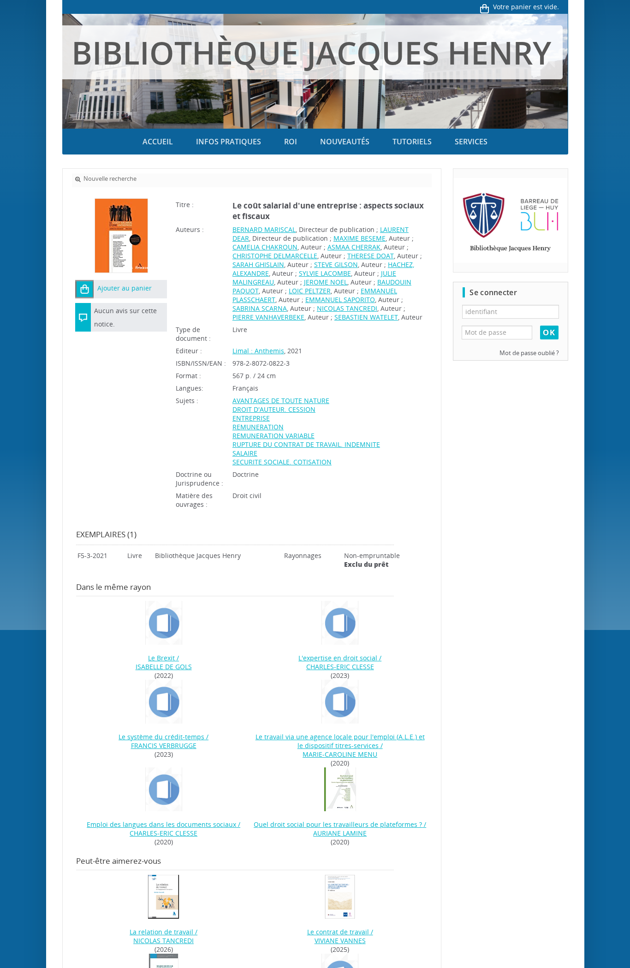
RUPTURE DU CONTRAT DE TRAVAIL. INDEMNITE (306, 444)
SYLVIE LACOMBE (325, 273)
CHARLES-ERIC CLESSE (340, 666)
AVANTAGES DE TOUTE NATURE (280, 400)
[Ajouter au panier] (84, 289)
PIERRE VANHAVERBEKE (268, 317)
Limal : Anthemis (258, 350)
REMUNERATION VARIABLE (273, 435)
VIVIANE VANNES (340, 940)
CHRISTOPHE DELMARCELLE (274, 255)
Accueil (158, 142)
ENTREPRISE (251, 418)
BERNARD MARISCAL (264, 229)
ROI (290, 142)
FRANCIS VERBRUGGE (163, 745)
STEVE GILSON (336, 264)
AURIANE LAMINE (340, 833)
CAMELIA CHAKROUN (264, 247)
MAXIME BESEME (359, 238)
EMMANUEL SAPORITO (340, 299)
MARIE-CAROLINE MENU (340, 754)
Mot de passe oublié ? (529, 353)
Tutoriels (412, 142)
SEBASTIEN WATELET (366, 317)
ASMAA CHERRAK (353, 247)
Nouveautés (344, 142)
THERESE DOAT (370, 255)
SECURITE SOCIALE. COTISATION (282, 461)
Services (471, 142)
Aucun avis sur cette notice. (125, 317)
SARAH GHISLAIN (258, 264)
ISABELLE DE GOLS (164, 666)
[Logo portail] (510, 220)
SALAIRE (244, 453)
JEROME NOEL (325, 282)
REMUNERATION (258, 426)
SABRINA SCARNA (259, 308)
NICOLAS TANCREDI (347, 308)
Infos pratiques (228, 142)
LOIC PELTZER (310, 290)
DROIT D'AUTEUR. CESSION (273, 409)
